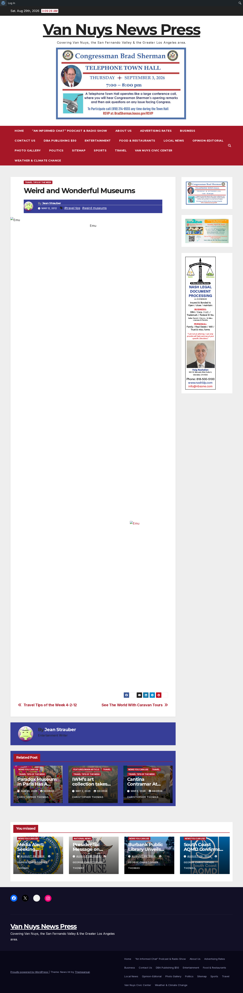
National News (82, 838)
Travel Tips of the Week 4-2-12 (50, 705)
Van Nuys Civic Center (153, 150)
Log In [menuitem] (11, 3)
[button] (229, 145)
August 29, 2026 (33, 856)
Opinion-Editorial (208, 140)
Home (19, 130)
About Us (123, 130)
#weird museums (94, 208)
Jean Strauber (51, 203)
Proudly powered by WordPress (29, 971)
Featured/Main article (86, 769)
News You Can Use (28, 769)
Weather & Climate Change (38, 160)
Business (187, 130)
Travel (121, 150)
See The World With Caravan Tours (132, 705)
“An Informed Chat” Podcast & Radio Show (69, 130)
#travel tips (72, 208)
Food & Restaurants (137, 140)
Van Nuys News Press (121, 29)
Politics (56, 150)
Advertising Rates (156, 130)
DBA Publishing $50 (60, 140)
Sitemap (79, 150)
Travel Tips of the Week (38, 182)
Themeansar (82, 971)
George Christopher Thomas (32, 865)
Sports (100, 150)
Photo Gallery (28, 150)
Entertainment (98, 140)
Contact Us (25, 140)
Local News (174, 140)
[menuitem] (3, 3)
